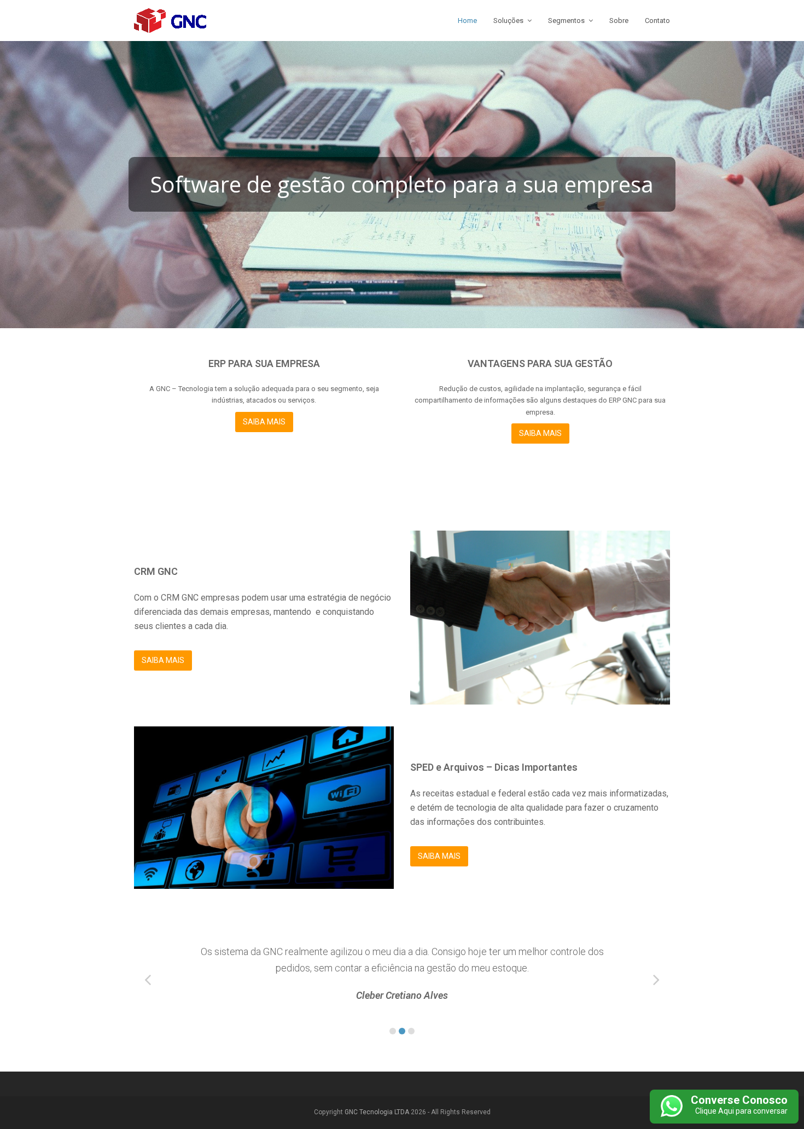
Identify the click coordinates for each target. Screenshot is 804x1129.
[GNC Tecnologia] (170, 20)
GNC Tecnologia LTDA (377, 1112)
